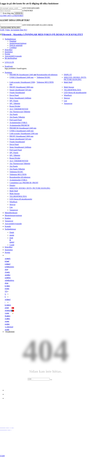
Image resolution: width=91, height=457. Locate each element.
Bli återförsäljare (11, 58)
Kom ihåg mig (8, 13)
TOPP (2, 456)
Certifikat (12, 48)
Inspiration (9, 52)
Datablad (12, 41)
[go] (51, 379)
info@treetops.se (11, 411)
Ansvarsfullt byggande (13, 56)
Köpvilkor (8, 50)
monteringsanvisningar (17, 43)
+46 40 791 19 (12, 415)
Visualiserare (9, 332)
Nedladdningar (10, 39)
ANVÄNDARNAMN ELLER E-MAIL (37, 25)
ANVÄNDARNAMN (30, 8)
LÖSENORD (27, 11)
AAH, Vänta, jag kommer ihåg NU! (13, 30)
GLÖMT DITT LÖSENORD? (11, 16)
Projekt (7, 54)
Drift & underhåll (15, 45)
